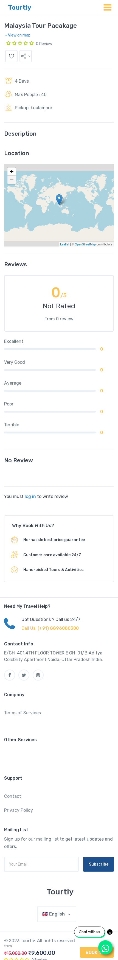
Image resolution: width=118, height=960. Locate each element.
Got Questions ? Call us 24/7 (50, 619)
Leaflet (64, 244)
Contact (12, 796)
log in (30, 496)
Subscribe (98, 864)
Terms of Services (22, 712)
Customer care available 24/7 (52, 555)
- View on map (17, 35)
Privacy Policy (18, 810)
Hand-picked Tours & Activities (53, 569)
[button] (25, 56)
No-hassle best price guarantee (54, 540)
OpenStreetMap (85, 244)
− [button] (11, 179)
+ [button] (11, 171)
